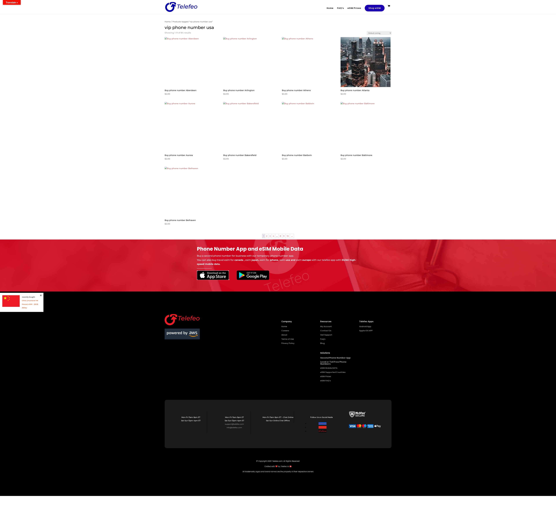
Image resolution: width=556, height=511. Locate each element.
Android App (365, 326)
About (284, 334)
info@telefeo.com (234, 427)
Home (330, 8)
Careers (285, 330)
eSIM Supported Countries (332, 372)
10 (288, 236)
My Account (326, 326)
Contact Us (325, 330)
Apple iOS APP (366, 330)
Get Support (326, 334)
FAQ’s (340, 8)
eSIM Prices (354, 8)
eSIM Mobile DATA (328, 368)
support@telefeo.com (234, 424)
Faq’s (322, 339)
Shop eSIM (374, 8)
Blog (322, 343)
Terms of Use (287, 339)
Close (40, 295)
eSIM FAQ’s (325, 380)
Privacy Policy (288, 343)
